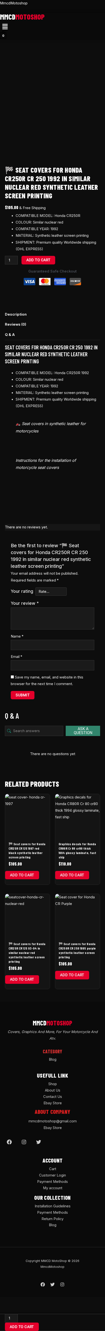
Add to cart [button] (22, 875)
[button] (5, 27)
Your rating (22, 591)
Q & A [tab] (10, 335)
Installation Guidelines (53, 1206)
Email (16, 656)
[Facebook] (9, 1142)
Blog (52, 1059)
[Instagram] (24, 1142)
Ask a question (83, 730)
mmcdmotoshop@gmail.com (53, 1121)
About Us (52, 1090)
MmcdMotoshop (14, 3)
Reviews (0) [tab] (15, 324)
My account (52, 1188)
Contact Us (52, 1096)
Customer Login (52, 1175)
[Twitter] (38, 1142)
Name (17, 636)
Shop (52, 1084)
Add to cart (38, 260)
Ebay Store (52, 1103)
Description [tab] (16, 314)
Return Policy (52, 1219)
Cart (52, 1169)
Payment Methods (52, 1181)
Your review (25, 603)
